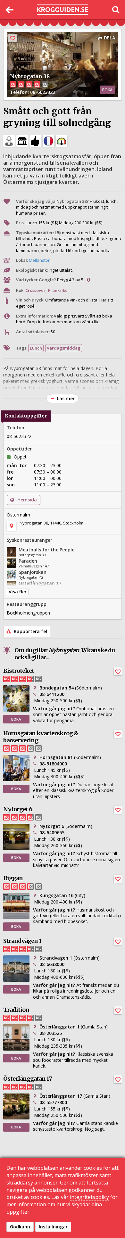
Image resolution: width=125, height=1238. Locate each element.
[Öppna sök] (115, 9)
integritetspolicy (89, 1197)
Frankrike (58, 290)
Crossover (35, 290)
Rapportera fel (30, 631)
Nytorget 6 (17, 809)
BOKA (107, 90)
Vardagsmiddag (63, 348)
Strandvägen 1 (22, 941)
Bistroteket (18, 670)
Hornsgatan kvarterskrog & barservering (40, 737)
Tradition (16, 1009)
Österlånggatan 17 (27, 1078)
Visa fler (18, 592)
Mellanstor (39, 260)
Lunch (36, 348)
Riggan (13, 878)
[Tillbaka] (9, 9)
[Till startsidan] (62, 9)
